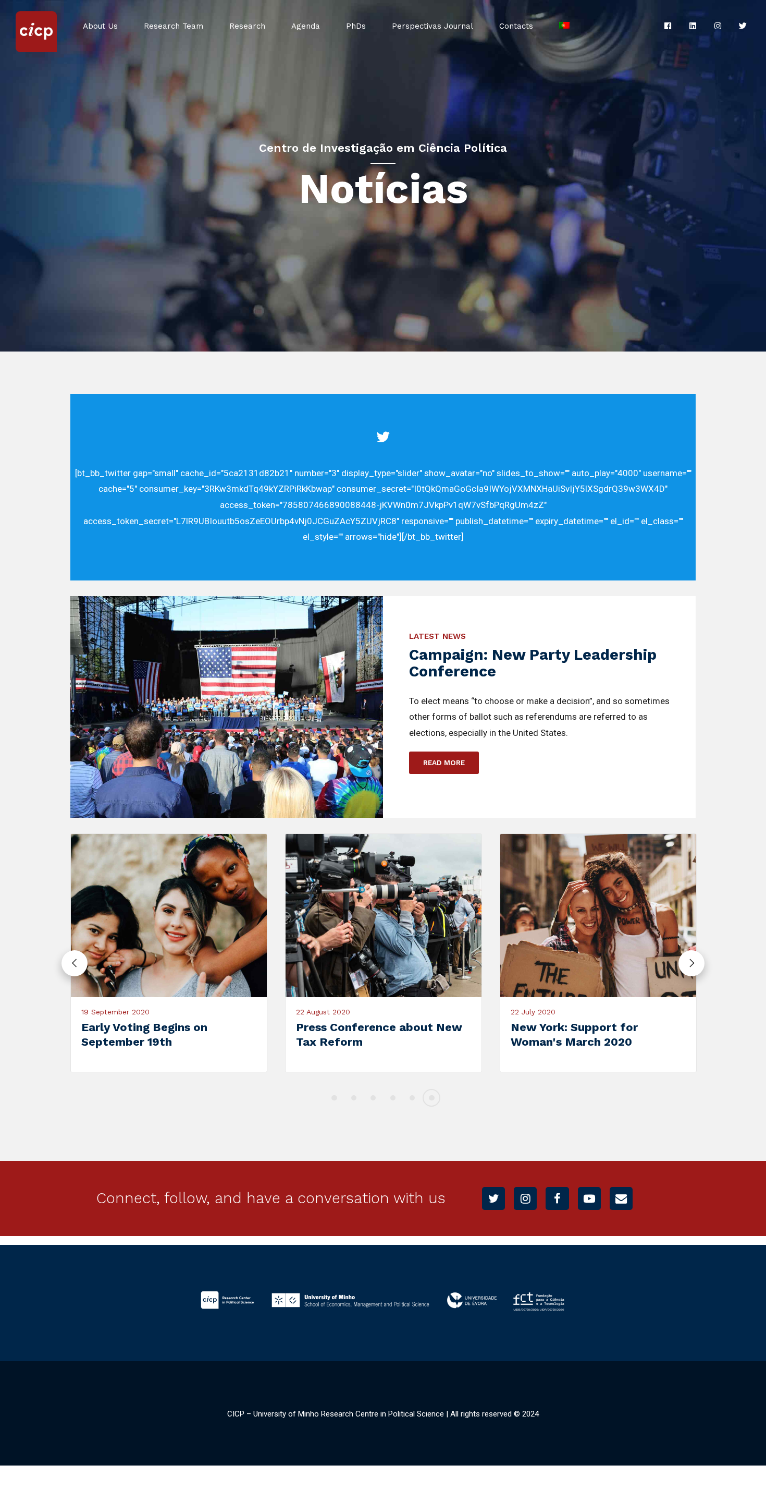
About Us (100, 26)
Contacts (516, 26)
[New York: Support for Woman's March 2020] (598, 915)
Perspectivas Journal (432, 26)
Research (247, 26)
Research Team (173, 26)
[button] (74, 963)
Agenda (305, 26)
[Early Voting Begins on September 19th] (169, 915)
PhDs (356, 26)
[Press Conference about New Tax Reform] (383, 915)
